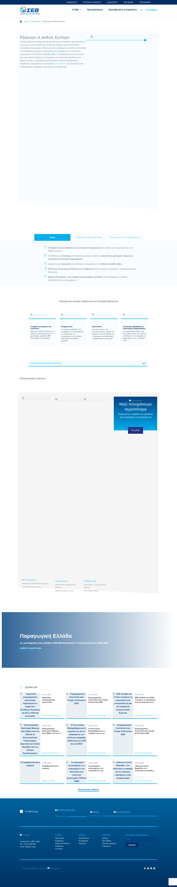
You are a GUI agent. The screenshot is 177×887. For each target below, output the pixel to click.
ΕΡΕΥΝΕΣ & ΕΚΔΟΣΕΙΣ (92, 2)
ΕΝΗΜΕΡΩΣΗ (71, 2)
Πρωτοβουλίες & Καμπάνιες (122, 9)
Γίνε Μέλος (151, 10)
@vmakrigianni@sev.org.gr (31, 587)
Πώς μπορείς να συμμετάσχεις (125, 237)
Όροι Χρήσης (106, 841)
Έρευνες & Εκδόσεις (62, 843)
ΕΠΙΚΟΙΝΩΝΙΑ (144, 2)
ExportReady (60, 64)
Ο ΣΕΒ (75, 9)
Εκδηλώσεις (59, 846)
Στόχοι (52, 237)
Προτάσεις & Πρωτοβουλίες (88, 237)
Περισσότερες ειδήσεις (88, 790)
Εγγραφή (132, 845)
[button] (141, 10)
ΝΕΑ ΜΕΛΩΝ (128, 2)
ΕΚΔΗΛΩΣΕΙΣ (112, 2)
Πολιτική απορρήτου (109, 843)
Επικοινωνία (106, 846)
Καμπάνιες (82, 843)
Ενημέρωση (59, 841)
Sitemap (105, 838)
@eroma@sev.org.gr (91, 591)
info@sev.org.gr (30, 847)
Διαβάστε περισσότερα (30, 648)
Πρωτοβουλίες (83, 841)
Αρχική (26, 21)
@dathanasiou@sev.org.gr (64, 591)
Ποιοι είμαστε (59, 838)
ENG (155, 2)
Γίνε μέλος (135, 430)
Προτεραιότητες (95, 9)
